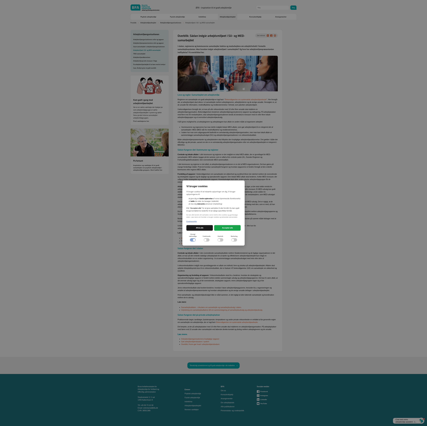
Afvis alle (199, 228)
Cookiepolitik (191, 221)
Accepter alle (227, 228)
